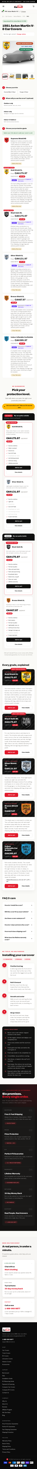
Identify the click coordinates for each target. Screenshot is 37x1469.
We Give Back (6, 1412)
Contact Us (5, 1392)
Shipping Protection (7, 1432)
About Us (5, 1404)
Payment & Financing (8, 1384)
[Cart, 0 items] (33, 6)
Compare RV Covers (8, 1390)
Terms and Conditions (8, 1449)
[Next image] (31, 56)
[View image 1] (5, 76)
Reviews (4, 1407)
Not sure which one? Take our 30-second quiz (19, 406)
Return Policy (6, 1443)
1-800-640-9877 (7, 1339)
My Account (5, 1373)
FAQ (3, 1376)
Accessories (5, 1364)
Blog (3, 1415)
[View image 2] (12, 76)
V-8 (24, 16)
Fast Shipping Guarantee (9, 1429)
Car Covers (8, 16)
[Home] (3, 16)
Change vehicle (21, 34)
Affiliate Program (7, 1409)
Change (23, 11)
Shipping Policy (6, 1446)
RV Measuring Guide (8, 1381)
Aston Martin (17, 16)
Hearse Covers (6, 1361)
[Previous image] (5, 56)
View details (18, 472)
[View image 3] (18, 76)
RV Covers (5, 1356)
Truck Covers (6, 1353)
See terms (21, 181)
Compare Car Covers (8, 1387)
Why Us (4, 1401)
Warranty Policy (6, 1441)
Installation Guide (7, 1378)
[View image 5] (32, 76)
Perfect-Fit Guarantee (8, 1426)
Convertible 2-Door (10, 92)
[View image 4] (25, 76)
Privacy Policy (6, 1452)
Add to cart (18, 467)
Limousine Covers (7, 1359)
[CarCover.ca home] (18, 6)
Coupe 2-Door (24, 92)
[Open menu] (3, 6)
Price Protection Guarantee (10, 1424)
